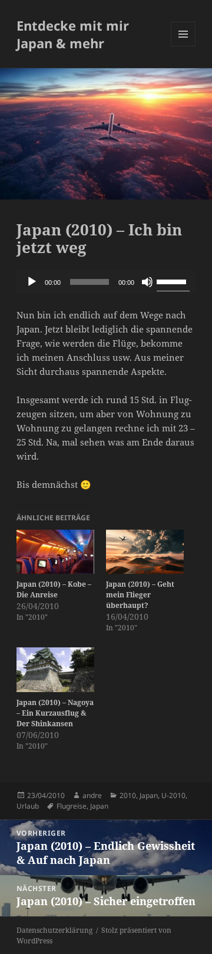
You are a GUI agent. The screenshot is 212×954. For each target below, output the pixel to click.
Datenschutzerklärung (54, 930)
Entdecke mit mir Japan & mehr (72, 34)
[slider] (173, 280)
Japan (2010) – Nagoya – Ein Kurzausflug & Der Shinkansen (55, 713)
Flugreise (72, 806)
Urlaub (27, 806)
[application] (106, 282)
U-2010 (173, 795)
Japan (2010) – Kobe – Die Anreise (53, 589)
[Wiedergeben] (32, 282)
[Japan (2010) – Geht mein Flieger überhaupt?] (145, 552)
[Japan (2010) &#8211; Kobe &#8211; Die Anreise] (55, 552)
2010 (128, 795)
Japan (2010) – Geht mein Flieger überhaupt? (140, 594)
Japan (149, 795)
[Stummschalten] (147, 282)
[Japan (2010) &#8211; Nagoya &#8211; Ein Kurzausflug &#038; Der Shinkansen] (55, 669)
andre (92, 795)
